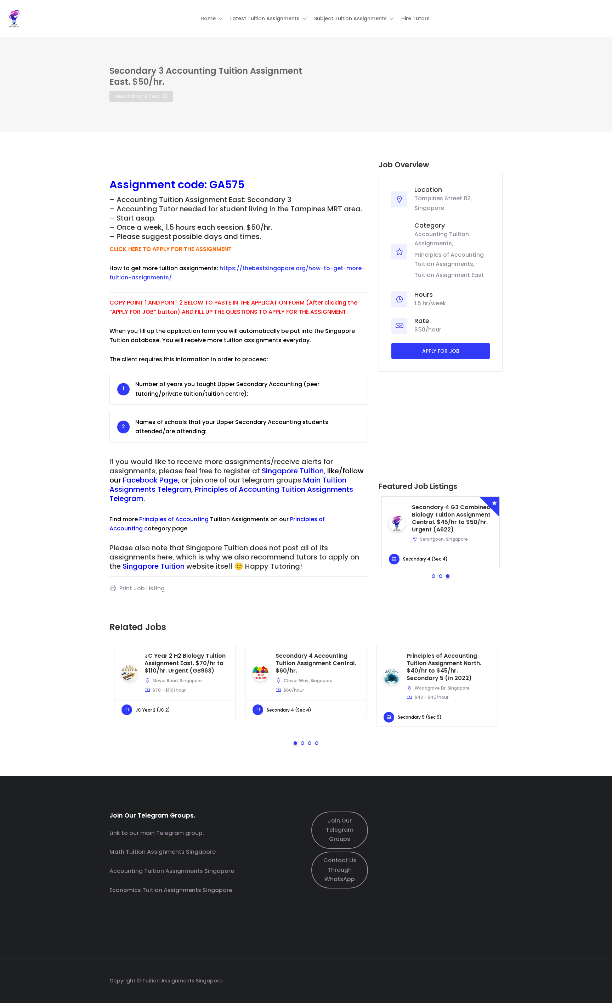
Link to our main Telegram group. (156, 833)
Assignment (142, 184)
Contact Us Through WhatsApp (339, 869)
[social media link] (496, 980)
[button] (211, 18)
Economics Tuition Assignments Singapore (170, 890)
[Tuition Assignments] (14, 18)
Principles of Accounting (174, 519)
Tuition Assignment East (449, 275)
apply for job (440, 351)
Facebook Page (150, 480)
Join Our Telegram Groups (339, 830)
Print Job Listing (142, 588)
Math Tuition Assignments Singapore (162, 852)
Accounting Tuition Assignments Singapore (171, 871)
